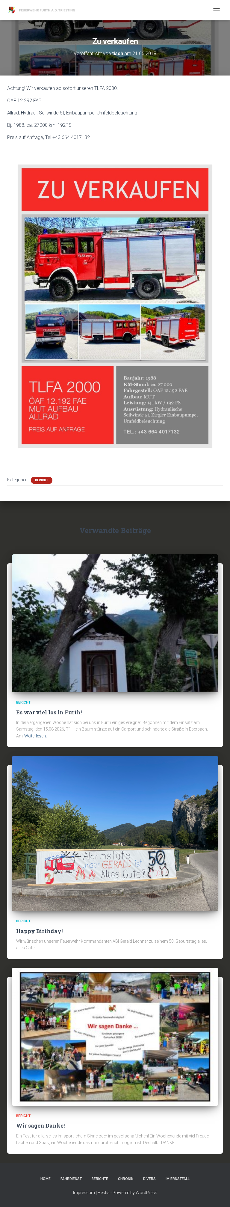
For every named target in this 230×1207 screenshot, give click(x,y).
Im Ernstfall (178, 1179)
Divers (149, 1179)
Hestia (104, 1192)
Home (45, 1179)
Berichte (100, 1179)
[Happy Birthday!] (115, 833)
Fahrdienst (71, 1179)
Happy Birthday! (39, 931)
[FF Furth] (44, 10)
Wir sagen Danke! (40, 1125)
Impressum (84, 1192)
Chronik (125, 1179)
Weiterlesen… (36, 736)
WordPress (146, 1192)
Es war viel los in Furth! (49, 712)
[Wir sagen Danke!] (115, 1036)
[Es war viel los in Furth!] (115, 623)
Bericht (41, 480)
